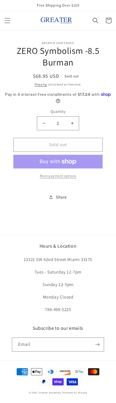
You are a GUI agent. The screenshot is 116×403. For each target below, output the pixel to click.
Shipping (41, 84)
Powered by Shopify (74, 392)
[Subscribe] (97, 345)
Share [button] (61, 197)
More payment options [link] (58, 176)
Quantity (58, 111)
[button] (7, 20)
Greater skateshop (50, 392)
